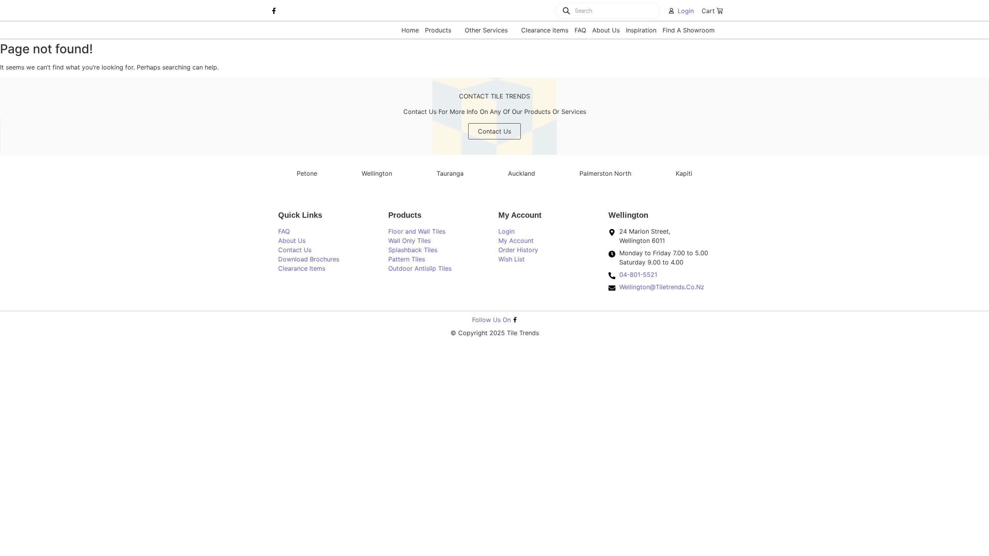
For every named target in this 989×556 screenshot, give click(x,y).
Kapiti (684, 173)
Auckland (521, 173)
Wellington (377, 173)
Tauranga (450, 173)
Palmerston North (605, 173)
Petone (307, 173)
